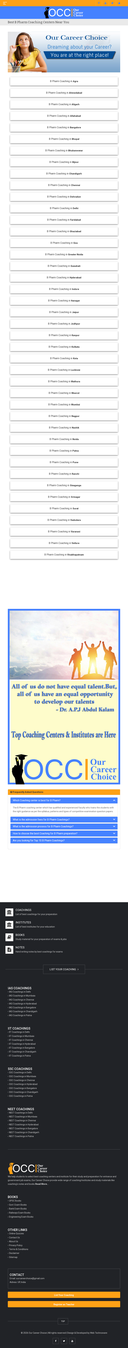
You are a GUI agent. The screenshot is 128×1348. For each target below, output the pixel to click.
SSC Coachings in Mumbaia (22, 1076)
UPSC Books (15, 1200)
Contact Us (14, 1237)
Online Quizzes (16, 1233)
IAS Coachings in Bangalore (22, 1007)
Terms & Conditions (18, 1249)
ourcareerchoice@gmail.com (30, 1278)
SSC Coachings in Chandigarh (23, 1092)
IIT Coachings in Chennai (21, 1040)
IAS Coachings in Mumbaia (22, 995)
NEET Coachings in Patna (21, 1136)
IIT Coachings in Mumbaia (21, 1036)
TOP (63, 1321)
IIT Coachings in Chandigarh (22, 1051)
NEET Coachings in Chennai (22, 1120)
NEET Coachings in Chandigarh (24, 1132)
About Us (13, 1241)
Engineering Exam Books (21, 1217)
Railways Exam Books (19, 1212)
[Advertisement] (64, 582)
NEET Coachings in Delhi (21, 1112)
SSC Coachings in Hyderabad (23, 1084)
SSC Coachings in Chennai (22, 1080)
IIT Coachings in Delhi (19, 1032)
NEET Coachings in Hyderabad (24, 1124)
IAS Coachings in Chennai (21, 999)
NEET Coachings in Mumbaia (23, 1116)
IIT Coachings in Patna (20, 1055)
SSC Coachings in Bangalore (23, 1088)
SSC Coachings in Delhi (20, 1072)
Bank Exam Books (18, 1208)
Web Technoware (98, 1333)
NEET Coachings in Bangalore (23, 1128)
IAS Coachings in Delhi (20, 992)
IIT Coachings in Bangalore (22, 1048)
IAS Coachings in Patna (20, 1015)
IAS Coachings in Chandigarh (23, 1011)
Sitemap (13, 1257)
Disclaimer (14, 1253)
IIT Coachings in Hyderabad (22, 1044)
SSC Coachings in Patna (21, 1096)
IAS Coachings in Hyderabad (23, 1003)
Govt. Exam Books (18, 1205)
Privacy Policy (15, 1245)
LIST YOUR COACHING (63, 969)
